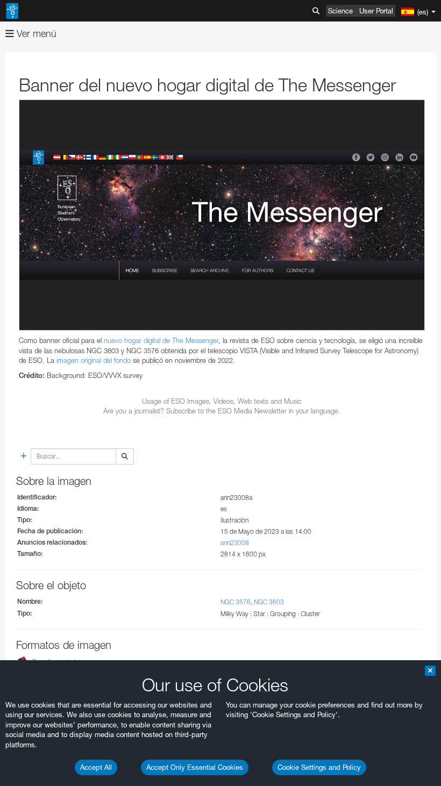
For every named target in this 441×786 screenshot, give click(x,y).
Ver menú (35, 33)
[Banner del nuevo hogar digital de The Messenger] (221, 215)
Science (340, 10)
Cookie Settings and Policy (319, 767)
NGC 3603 (269, 602)
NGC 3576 (235, 602)
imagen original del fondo (93, 360)
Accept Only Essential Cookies (194, 767)
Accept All (96, 767)
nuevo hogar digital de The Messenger (161, 340)
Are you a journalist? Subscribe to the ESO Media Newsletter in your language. (221, 410)
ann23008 (234, 543)
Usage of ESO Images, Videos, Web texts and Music (222, 401)
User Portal (376, 10)
